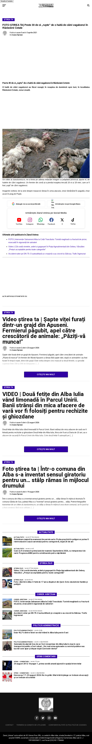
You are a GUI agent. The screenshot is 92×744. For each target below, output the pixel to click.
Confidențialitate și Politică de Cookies (67, 725)
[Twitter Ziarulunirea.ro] (42, 718)
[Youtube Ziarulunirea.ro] (55, 718)
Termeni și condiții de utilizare (31, 725)
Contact (10, 725)
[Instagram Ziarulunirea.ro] (49, 718)
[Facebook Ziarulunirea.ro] (36, 718)
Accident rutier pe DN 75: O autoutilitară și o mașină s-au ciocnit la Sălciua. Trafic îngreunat (47, 254)
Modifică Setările (7, 1)
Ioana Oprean (17, 35)
